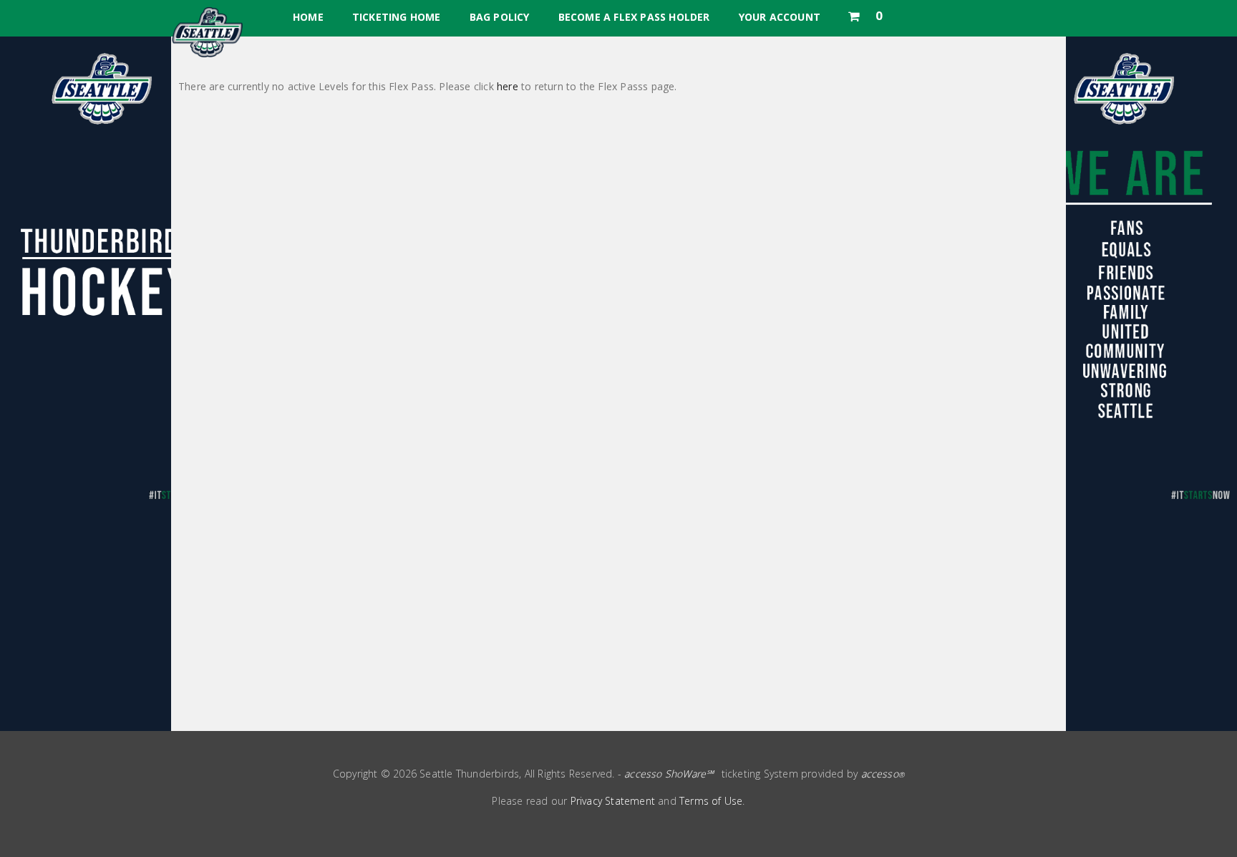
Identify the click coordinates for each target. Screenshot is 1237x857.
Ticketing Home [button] (396, 17)
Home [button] (308, 17)
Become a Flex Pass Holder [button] (634, 17)
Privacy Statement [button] (613, 801)
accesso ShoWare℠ (669, 773)
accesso (883, 773)
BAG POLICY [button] (500, 17)
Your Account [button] (779, 17)
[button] (865, 13)
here (507, 86)
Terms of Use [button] (710, 801)
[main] (618, 384)
